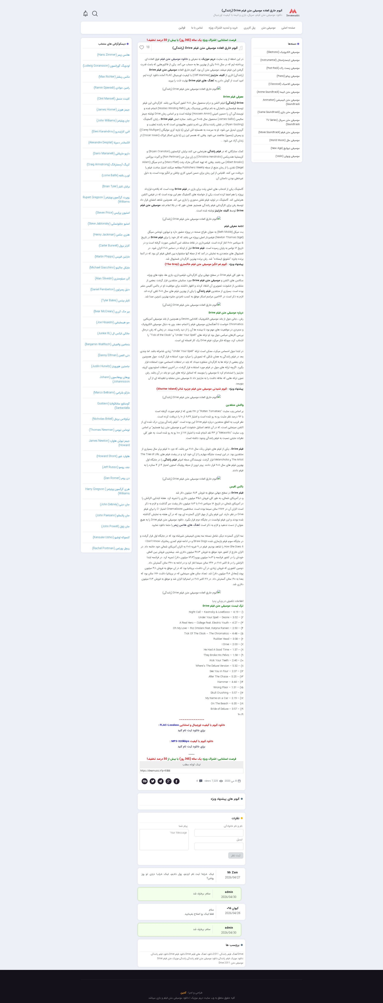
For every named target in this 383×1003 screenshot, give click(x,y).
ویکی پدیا (217, 601)
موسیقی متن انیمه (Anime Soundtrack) (278, 92)
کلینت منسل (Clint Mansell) (113, 99)
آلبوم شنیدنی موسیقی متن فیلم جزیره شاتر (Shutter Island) (191, 389)
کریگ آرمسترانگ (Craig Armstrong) (108, 164)
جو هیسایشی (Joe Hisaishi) (113, 322)
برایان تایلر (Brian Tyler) (116, 186)
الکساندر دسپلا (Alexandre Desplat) (109, 142)
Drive (240, 954)
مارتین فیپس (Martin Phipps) (112, 256)
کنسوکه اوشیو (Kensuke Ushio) (111, 537)
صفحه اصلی (288, 28)
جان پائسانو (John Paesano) (113, 515)
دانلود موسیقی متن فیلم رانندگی (202, 958)
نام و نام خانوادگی (233, 826)
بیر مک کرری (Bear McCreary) (112, 311)
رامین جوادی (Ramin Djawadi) (112, 88)
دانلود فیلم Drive (177, 954)
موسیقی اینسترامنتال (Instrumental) (280, 60)
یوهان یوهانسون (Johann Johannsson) (115, 379)
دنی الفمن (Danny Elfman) (114, 355)
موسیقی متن (268, 28)
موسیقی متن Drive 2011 (231, 963)
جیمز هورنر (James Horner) (113, 109)
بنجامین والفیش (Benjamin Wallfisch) (107, 344)
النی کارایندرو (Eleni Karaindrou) (111, 131)
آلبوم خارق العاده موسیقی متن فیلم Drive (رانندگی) (205, 48)
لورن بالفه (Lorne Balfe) (116, 175)
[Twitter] (153, 781)
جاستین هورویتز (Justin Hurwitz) (110, 366)
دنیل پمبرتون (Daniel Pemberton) (110, 289)
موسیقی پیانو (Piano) (288, 76)
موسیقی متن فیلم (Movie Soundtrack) (279, 132)
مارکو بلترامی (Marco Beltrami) (111, 392)
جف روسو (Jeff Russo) (116, 467)
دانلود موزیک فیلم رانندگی (230, 958)
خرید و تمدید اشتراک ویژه (223, 28)
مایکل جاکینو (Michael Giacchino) (109, 267)
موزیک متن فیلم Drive (168, 958)
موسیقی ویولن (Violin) (287, 156)
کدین (183, 993)
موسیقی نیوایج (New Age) (285, 148)
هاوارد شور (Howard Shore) (113, 456)
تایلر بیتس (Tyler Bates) (115, 300)
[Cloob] (145, 781)
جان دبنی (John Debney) (115, 504)
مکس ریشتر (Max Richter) (114, 77)
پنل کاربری (249, 28)
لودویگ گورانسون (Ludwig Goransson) (106, 66)
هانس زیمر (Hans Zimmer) (113, 55)
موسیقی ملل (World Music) (284, 140)
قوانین (182, 28)
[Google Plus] (169, 781)
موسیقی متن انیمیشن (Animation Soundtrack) (281, 102)
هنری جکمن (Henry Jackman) (111, 235)
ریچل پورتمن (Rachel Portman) (111, 548)
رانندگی (182, 958)
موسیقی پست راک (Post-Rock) (283, 68)
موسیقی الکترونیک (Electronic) (283, 52)
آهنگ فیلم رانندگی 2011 (225, 954)
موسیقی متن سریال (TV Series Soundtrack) (283, 122)
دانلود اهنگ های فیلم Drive (199, 954)
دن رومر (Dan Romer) (117, 478)
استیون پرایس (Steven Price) (113, 213)
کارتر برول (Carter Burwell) (114, 245)
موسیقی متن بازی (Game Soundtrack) (279, 112)
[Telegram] (161, 781)
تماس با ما (197, 28)
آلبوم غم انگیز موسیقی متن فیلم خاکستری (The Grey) (196, 264)
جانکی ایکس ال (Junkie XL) (113, 333)
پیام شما (183, 826)
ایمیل (239, 839)
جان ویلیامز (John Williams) (113, 120)
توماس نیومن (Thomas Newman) (109, 430)
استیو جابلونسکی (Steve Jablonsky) (109, 224)
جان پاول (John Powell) (115, 526)
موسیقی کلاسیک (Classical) (284, 84)
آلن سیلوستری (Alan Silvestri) (112, 278)
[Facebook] (177, 781)
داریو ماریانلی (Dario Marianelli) (111, 153)
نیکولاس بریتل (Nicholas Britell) (111, 419)
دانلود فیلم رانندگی (160, 954)
